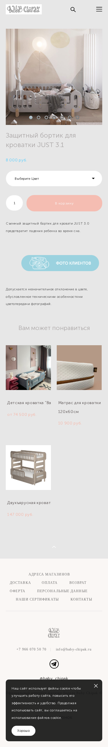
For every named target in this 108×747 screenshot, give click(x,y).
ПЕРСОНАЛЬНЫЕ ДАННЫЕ (62, 591)
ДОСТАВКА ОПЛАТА (34, 583)
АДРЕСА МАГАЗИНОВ (48, 574)
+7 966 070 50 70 (31, 649)
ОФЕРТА (17, 591)
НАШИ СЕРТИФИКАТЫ (37, 599)
